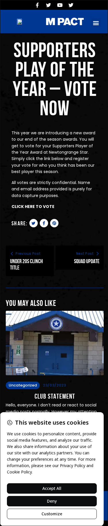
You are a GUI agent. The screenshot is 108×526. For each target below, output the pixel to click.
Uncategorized (23, 385)
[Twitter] (48, 5)
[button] (96, 22)
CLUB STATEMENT (55, 396)
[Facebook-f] (37, 5)
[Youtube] (60, 5)
